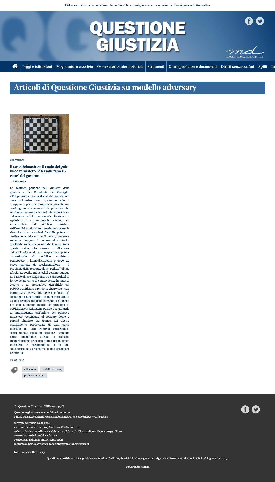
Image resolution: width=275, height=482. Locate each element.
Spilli (262, 66)
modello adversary (52, 369)
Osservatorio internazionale (120, 66)
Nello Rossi (19, 181)
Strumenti (156, 66)
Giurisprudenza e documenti (193, 66)
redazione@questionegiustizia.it (69, 444)
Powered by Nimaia (137, 466)
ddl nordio (30, 369)
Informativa (201, 5)
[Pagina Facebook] (249, 21)
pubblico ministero (34, 375)
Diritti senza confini (237, 66)
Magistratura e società (74, 66)
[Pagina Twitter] (260, 21)
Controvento (17, 159)
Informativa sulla (29, 452)
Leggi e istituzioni (37, 66)
